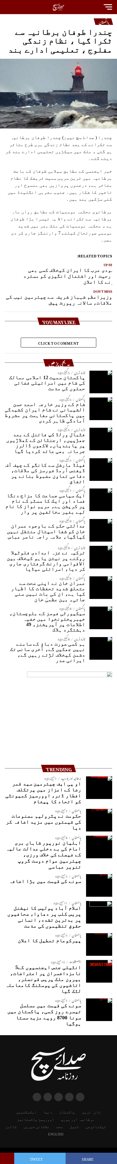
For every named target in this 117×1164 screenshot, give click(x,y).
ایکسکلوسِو (26, 1112)
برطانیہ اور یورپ (78, 1120)
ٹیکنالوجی (96, 1127)
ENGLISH (55, 1134)
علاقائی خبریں (36, 1127)
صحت (59, 1127)
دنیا (48, 1112)
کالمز (11, 1127)
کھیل (74, 1127)
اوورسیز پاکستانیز (35, 1120)
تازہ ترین (91, 1112)
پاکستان (67, 1112)
